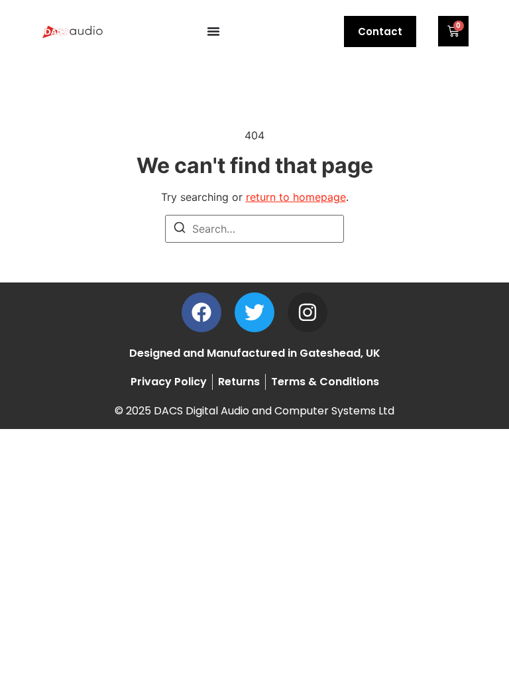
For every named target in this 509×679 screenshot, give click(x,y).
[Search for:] (254, 229)
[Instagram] (307, 312)
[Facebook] (201, 312)
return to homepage (296, 197)
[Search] (179, 229)
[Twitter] (254, 312)
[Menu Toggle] (213, 31)
